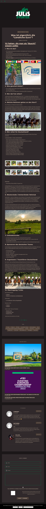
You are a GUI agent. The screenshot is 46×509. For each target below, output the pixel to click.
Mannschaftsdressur (23, 330)
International (32, 328)
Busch (38, 327)
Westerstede (36, 330)
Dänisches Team (9, 313)
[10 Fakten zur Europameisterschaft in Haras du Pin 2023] (23, 382)
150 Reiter (17, 327)
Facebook (8, 294)
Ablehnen (20, 507)
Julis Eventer (37, 328)
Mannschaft (16, 330)
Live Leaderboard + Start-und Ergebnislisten (14, 300)
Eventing (26, 328)
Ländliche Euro (10, 330)
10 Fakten (7, 327)
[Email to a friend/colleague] (24, 320)
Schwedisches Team (10, 312)
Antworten (39, 434)
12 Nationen (13, 327)
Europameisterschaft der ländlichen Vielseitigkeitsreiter (15, 328)
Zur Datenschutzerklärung (28, 507)
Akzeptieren (15, 507)
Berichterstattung (33, 327)
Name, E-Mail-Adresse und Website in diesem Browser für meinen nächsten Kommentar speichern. (23, 488)
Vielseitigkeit (30, 330)
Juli (20, 40)
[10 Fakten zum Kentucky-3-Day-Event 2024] (23, 355)
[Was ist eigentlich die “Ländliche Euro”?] (21, 320)
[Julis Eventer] (23, 12)
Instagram (8, 306)
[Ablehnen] (44, 506)
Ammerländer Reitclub (24, 327)
